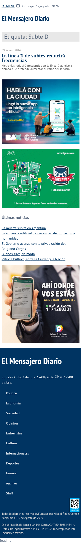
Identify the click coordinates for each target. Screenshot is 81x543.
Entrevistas (14, 433)
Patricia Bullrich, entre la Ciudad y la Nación (33, 259)
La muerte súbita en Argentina (24, 228)
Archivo (11, 483)
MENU (10, 6)
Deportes (12, 463)
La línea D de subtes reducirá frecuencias (33, 58)
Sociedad (13, 413)
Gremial (11, 473)
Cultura (11, 443)
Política (11, 393)
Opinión (12, 423)
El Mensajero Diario (25, 18)
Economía (13, 403)
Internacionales (17, 453)
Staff (9, 493)
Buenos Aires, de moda (18, 254)
